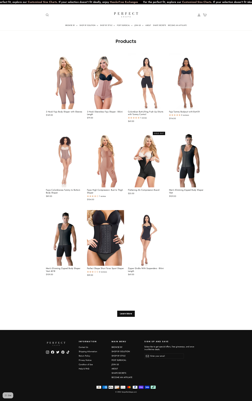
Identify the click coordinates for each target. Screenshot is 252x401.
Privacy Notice (85, 360)
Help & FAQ (84, 368)
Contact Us (83, 347)
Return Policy (84, 355)
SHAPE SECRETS (159, 25)
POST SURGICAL (123, 25)
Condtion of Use (86, 364)
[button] (134, 117)
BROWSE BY (70, 25)
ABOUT (148, 25)
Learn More (126, 313)
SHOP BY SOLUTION (88, 25)
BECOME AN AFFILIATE (177, 25)
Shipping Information (88, 351)
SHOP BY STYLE (106, 25)
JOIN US (138, 25)
